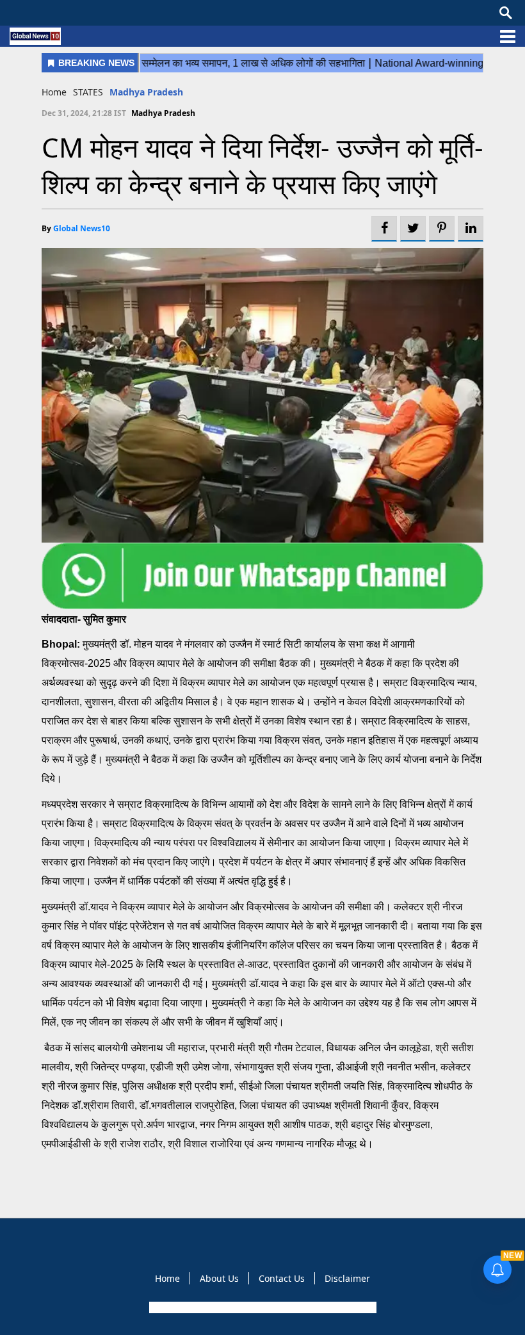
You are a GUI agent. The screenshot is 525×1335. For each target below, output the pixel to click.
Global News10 (81, 228)
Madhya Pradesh (146, 92)
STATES (88, 92)
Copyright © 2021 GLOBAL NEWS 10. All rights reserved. (261, 1307)
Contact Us (282, 1278)
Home (54, 92)
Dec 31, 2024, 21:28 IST (84, 113)
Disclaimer (347, 1278)
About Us (219, 1278)
